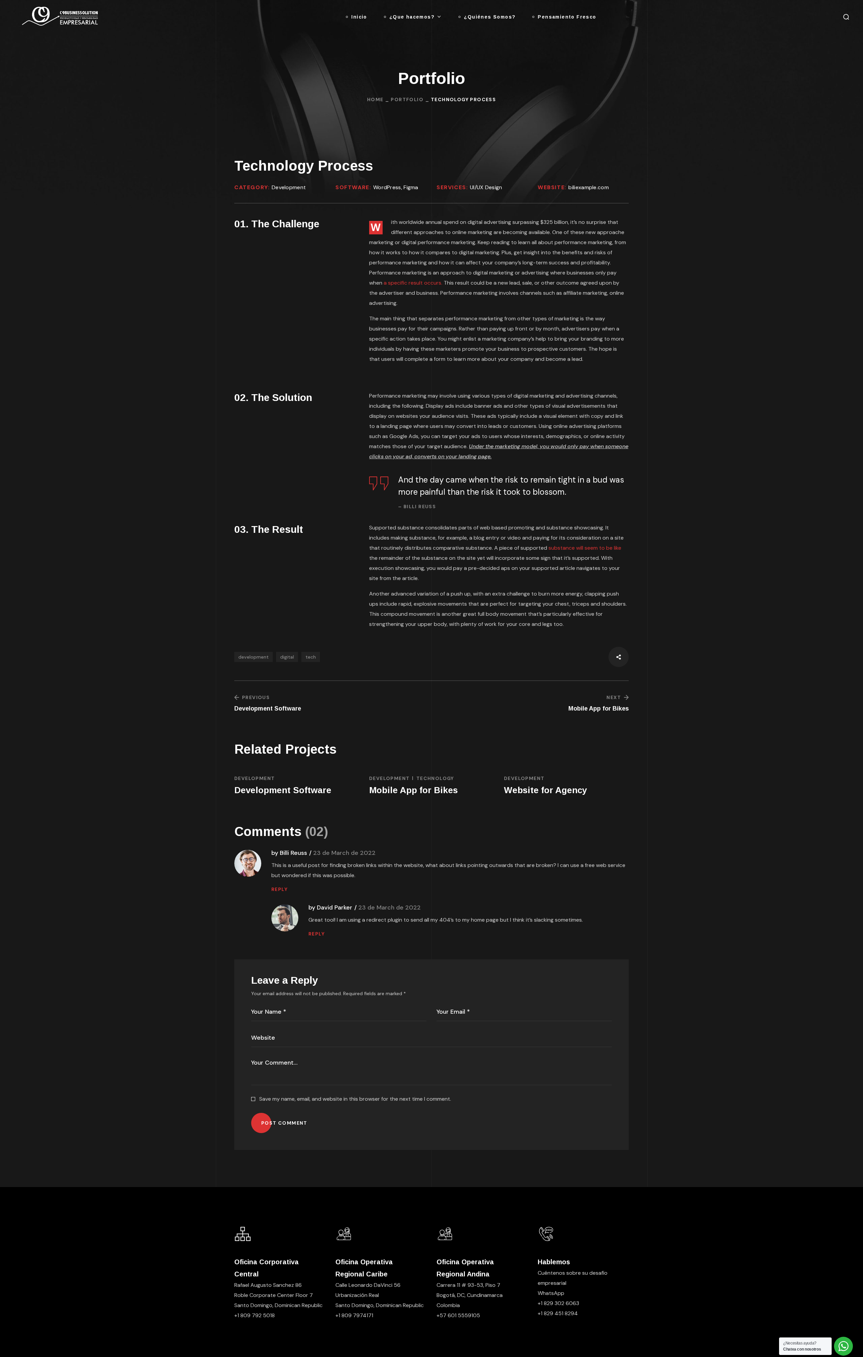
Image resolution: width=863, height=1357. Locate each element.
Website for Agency (545, 790)
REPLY (279, 889)
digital (287, 657)
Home (375, 99)
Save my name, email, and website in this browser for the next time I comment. (355, 1098)
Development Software (282, 790)
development (253, 657)
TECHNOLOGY (435, 778)
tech (310, 657)
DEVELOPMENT (254, 778)
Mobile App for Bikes (413, 790)
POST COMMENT (284, 1123)
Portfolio (407, 99)
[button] (846, 17)
